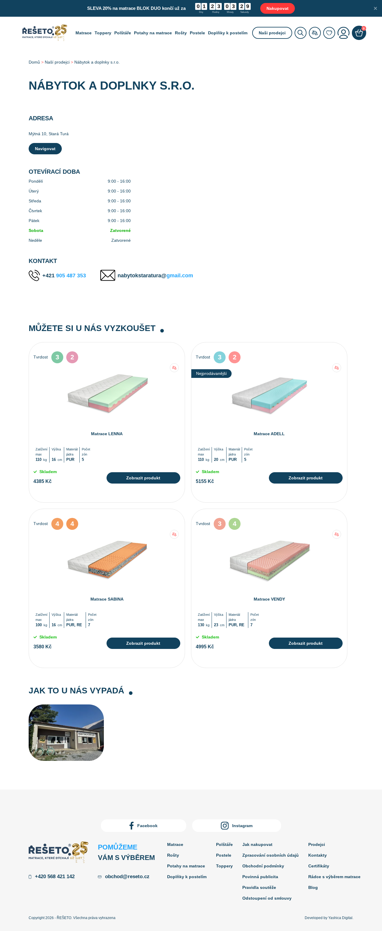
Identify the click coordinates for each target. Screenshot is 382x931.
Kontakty (317, 855)
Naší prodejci (57, 62)
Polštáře (122, 32)
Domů (34, 62)
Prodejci (316, 844)
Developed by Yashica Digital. (329, 918)
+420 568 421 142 (55, 876)
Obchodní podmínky (263, 866)
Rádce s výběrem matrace (334, 876)
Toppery (103, 32)
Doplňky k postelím (227, 32)
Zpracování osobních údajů (270, 855)
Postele (197, 32)
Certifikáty (318, 866)
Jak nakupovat (257, 844)
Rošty (181, 32)
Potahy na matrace (153, 32)
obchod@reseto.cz (127, 876)
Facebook (147, 825)
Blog (313, 887)
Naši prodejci (272, 32)
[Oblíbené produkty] (329, 33)
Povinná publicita (260, 876)
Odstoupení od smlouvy (267, 898)
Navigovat (45, 148)
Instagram (242, 825)
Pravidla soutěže (259, 887)
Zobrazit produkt (143, 477)
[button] (174, 367)
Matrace (84, 32)
